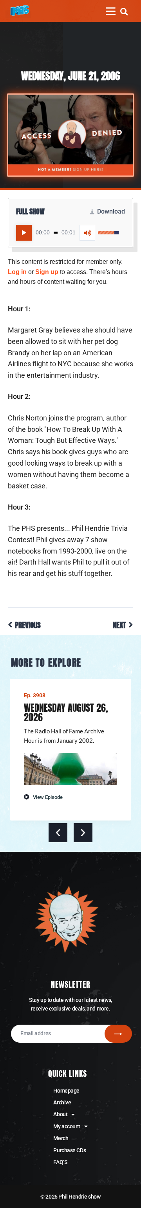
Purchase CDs (69, 1150)
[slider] (56, 233)
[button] (124, 11)
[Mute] (87, 233)
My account (66, 1126)
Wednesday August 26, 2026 (66, 712)
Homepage (66, 1090)
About (60, 1114)
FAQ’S (60, 1162)
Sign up (46, 272)
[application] (67, 233)
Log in (17, 272)
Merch (60, 1138)
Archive (62, 1102)
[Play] (24, 233)
